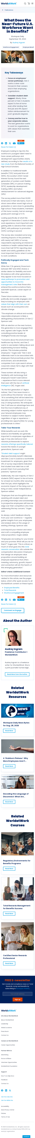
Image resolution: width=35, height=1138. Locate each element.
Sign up (17, 999)
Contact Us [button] (4, 1035)
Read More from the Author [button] (17, 674)
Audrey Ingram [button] (19, 42)
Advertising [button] (4, 1055)
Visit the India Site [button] (7, 1097)
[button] (9, 3)
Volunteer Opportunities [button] (9, 1062)
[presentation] (3, 10)
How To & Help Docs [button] (7, 1076)
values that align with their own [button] (14, 304)
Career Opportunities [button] (8, 1045)
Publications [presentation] (9, 10)
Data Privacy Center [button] (7, 1110)
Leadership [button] (4, 1024)
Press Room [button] (5, 1031)
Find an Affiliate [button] (6, 1058)
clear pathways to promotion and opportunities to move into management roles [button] (15, 282)
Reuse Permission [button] (7, 147)
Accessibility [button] (5, 1106)
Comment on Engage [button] (12, 610)
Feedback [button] (4, 1080)
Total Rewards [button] (10, 590)
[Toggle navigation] (32, 3)
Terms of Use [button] (5, 1117)
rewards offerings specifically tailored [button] (17, 444)
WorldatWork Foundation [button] (9, 1066)
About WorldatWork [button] (7, 1020)
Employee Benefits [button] (11, 587)
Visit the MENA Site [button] (7, 1100)
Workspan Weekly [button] (22, 988)
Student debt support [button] (11, 453)
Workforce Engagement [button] (11, 47)
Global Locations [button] (6, 1028)
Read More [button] (9, 731)
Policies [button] (3, 1113)
